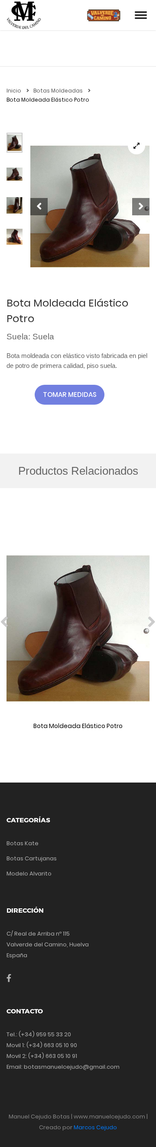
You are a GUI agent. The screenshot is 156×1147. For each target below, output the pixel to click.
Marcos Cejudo (95, 1127)
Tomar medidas (70, 394)
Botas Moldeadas (58, 90)
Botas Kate (22, 843)
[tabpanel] (90, 206)
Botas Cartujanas (31, 858)
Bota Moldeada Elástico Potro (78, 726)
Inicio (14, 90)
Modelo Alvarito (29, 873)
